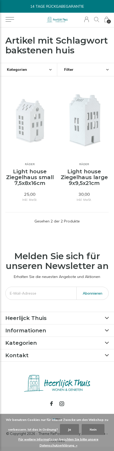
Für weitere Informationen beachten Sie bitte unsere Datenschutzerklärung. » (58, 442)
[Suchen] (96, 19)
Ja (69, 429)
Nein (93, 429)
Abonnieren (92, 293)
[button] (9, 19)
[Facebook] (51, 404)
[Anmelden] (86, 19)
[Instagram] (61, 404)
